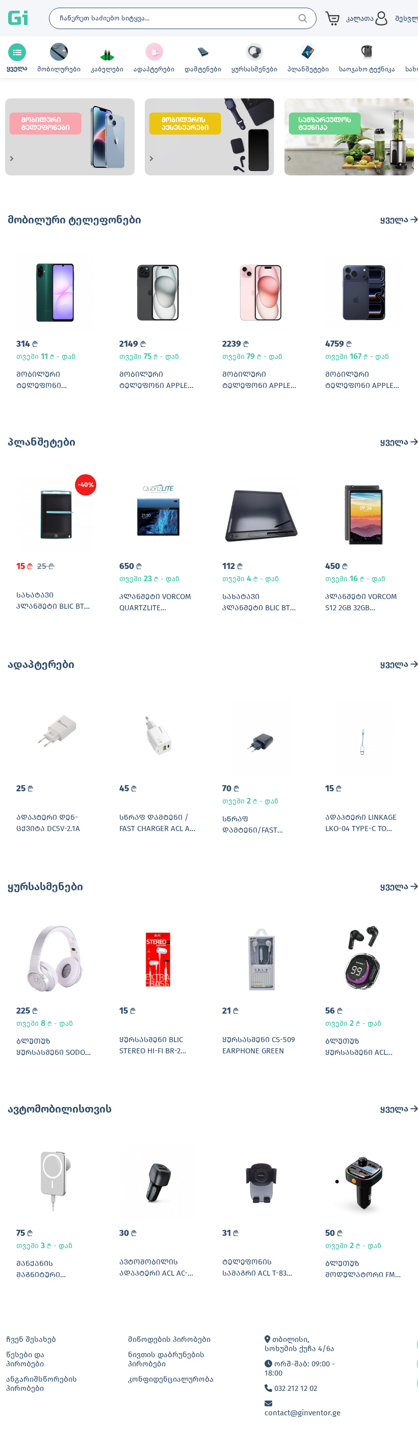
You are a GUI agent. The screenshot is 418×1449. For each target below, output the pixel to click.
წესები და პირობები (25, 1359)
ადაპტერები (41, 664)
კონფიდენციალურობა (171, 1379)
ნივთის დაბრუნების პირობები (166, 1359)
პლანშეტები (41, 442)
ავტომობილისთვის (60, 1109)
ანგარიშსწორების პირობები (41, 1384)
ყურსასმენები (45, 886)
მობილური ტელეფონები (74, 219)
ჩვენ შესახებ (31, 1339)
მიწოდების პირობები (169, 1339)
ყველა (395, 219)
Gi (18, 18)
